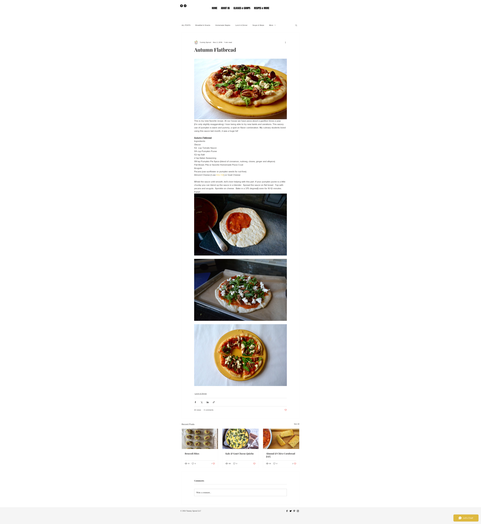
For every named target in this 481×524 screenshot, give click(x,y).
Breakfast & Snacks (202, 25)
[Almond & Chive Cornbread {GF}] (281, 439)
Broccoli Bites (192, 453)
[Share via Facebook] (195, 402)
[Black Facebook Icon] (287, 511)
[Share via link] (214, 402)
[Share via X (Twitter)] (201, 402)
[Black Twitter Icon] (290, 511)
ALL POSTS (186, 25)
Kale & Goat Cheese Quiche (239, 453)
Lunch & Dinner (241, 25)
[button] (242, 8)
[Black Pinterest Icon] (294, 511)
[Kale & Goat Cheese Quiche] (240, 439)
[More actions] (285, 42)
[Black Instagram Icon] (297, 511)
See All (296, 424)
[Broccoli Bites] (200, 439)
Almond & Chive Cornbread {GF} (280, 455)
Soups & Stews (258, 25)
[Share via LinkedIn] (207, 402)
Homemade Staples (222, 25)
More (271, 25)
